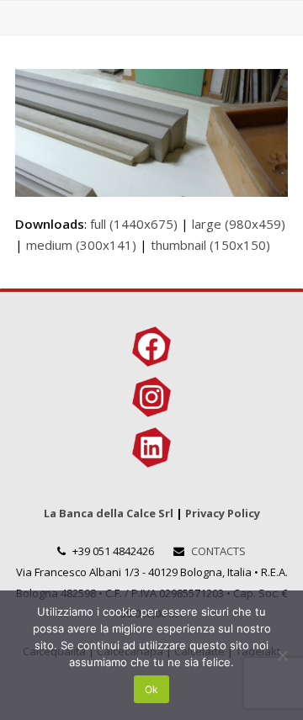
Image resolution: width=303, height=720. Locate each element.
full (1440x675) (134, 223)
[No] (282, 655)
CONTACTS (218, 551)
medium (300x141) (81, 244)
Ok (151, 689)
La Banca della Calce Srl (108, 513)
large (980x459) (238, 223)
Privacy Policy (222, 513)
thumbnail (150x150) (210, 244)
